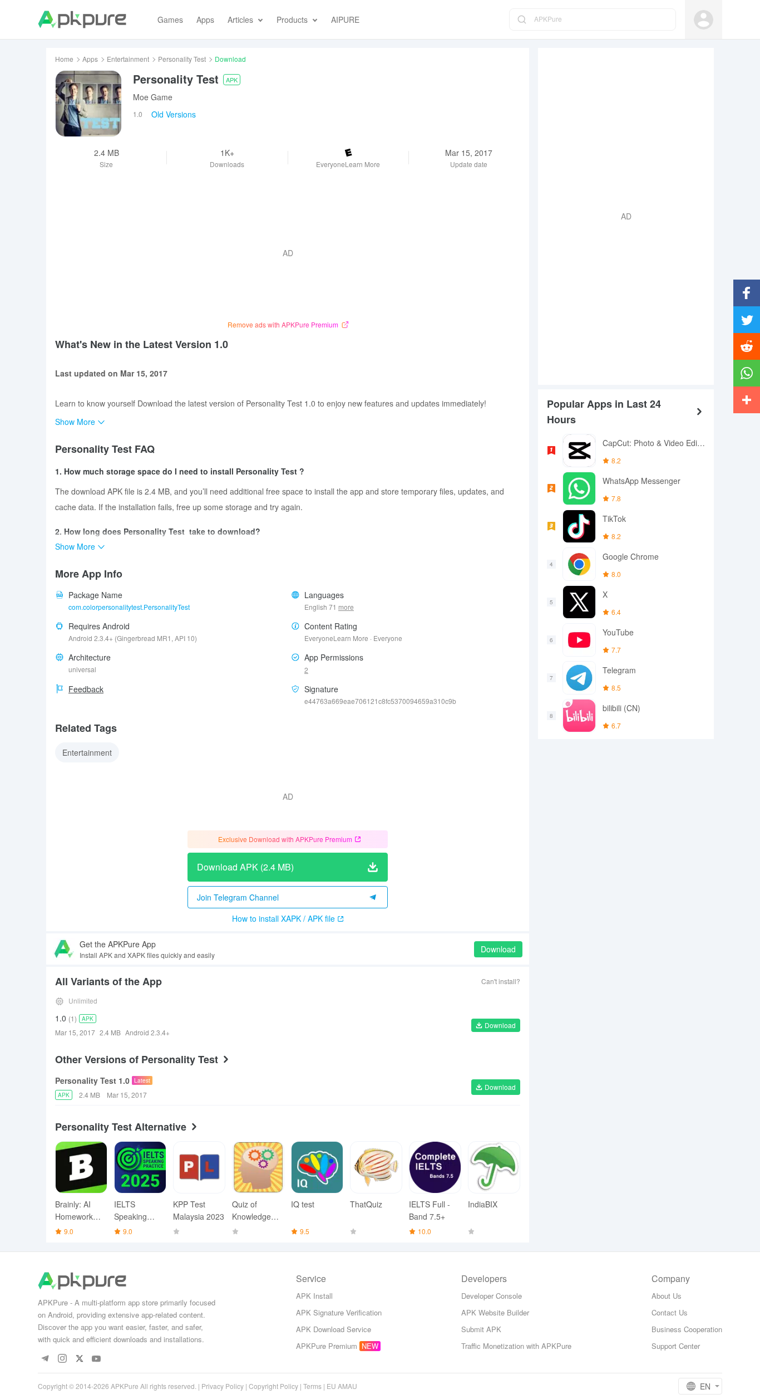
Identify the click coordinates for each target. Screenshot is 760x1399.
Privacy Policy (222, 1386)
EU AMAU (342, 1386)
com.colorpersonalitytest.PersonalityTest (129, 607)
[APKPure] (82, 19)
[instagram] (62, 1359)
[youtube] (96, 1359)
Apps (90, 58)
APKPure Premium (326, 1346)
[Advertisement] (621, 215)
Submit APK (481, 1329)
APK (232, 79)
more (346, 607)
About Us (667, 1295)
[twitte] (79, 1359)
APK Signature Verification (339, 1312)
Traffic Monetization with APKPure (516, 1346)
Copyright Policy (273, 1386)
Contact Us (670, 1312)
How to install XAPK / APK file (283, 918)
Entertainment (128, 58)
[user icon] (703, 20)
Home (64, 58)
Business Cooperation (687, 1329)
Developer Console (491, 1295)
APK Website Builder (495, 1312)
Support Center (676, 1346)
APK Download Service (333, 1329)
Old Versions (173, 114)
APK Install (314, 1295)
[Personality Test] (88, 103)
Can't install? (500, 981)
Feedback (85, 688)
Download (498, 949)
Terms (312, 1386)
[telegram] (45, 1359)
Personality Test (182, 58)
